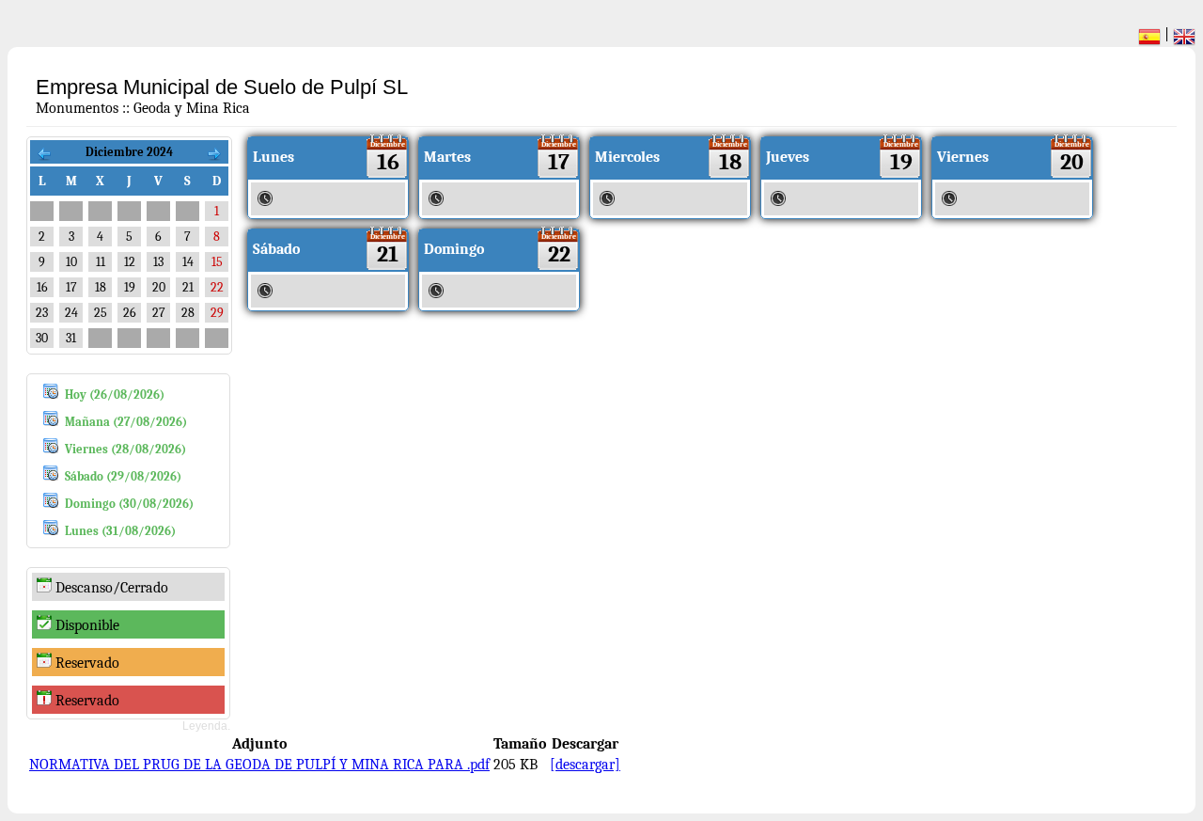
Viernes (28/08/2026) (125, 449)
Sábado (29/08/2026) (123, 476)
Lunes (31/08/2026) (120, 531)
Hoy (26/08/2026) (114, 394)
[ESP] (1149, 39)
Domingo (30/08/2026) (129, 504)
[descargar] (585, 764)
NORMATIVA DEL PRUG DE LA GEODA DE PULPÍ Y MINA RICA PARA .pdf (259, 764)
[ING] (1184, 39)
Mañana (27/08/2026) (126, 422)
